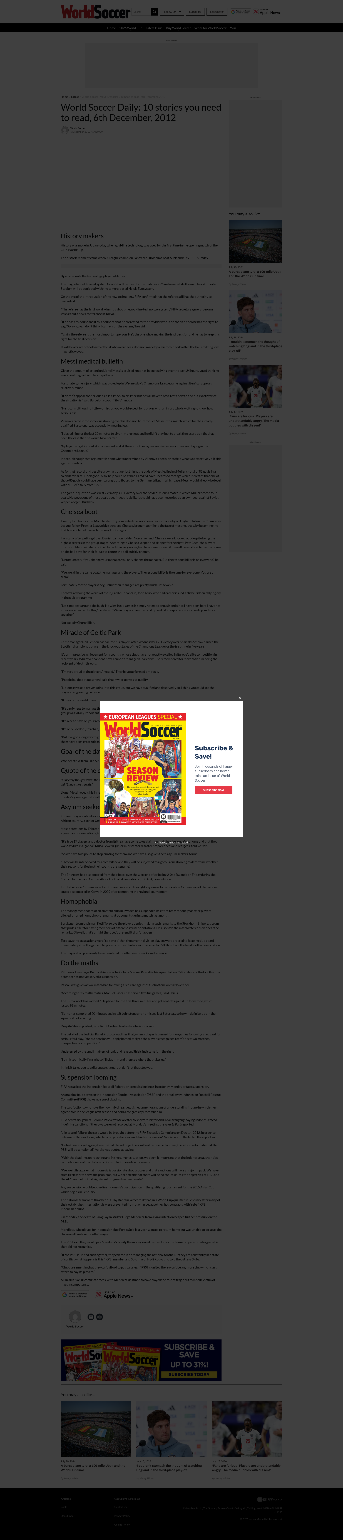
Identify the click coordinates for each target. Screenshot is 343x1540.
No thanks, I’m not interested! (171, 842)
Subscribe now (213, 790)
